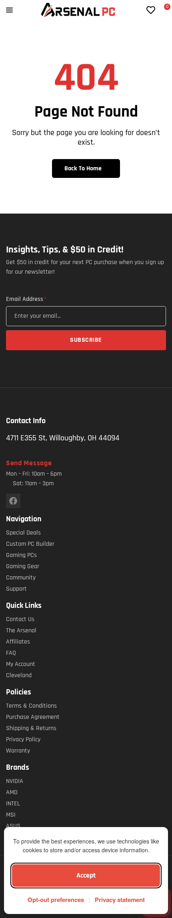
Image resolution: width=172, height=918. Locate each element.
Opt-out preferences (56, 899)
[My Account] (138, 10)
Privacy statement (120, 899)
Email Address (26, 299)
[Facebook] (13, 501)
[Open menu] (9, 10)
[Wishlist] (150, 10)
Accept (86, 875)
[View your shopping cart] (162, 11)
